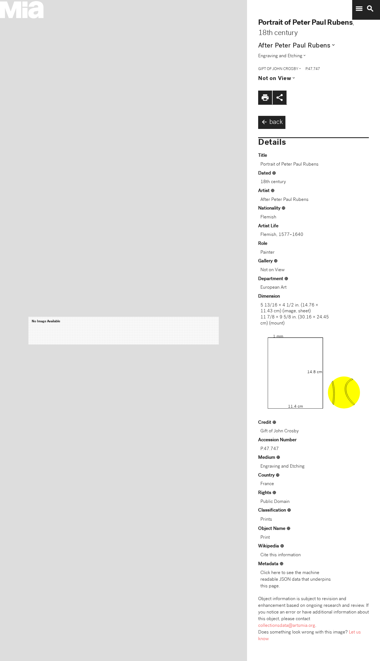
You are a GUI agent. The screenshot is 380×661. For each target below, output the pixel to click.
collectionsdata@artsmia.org (286, 625)
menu (359, 8)
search (370, 8)
